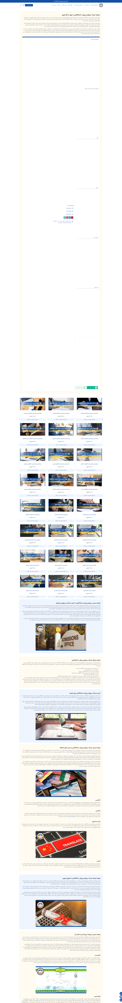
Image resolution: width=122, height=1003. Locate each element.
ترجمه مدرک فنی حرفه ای (75, 752)
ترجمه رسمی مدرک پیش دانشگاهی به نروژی (32, 489)
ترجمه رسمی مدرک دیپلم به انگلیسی (89, 540)
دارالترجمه (87, 5)
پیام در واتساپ (79, 387)
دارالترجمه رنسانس (94, 5)
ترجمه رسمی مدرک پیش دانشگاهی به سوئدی (32, 464)
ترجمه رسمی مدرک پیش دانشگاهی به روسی (61, 464)
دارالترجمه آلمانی (80, 867)
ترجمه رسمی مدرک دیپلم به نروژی (32, 590)
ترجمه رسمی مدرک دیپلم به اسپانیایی (33, 514)
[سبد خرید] (23, 5)
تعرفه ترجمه (70, 5)
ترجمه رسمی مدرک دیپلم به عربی (89, 590)
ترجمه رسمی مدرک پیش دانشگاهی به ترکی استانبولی (32, 438)
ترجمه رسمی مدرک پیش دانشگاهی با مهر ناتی (89, 413)
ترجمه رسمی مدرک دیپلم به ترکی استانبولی (32, 540)
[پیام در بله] (96, 388)
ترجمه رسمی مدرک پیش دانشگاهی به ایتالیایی (61, 438)
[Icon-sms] (72, 217)
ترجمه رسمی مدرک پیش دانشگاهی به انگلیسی (89, 438)
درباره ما (58, 5)
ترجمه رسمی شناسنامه (38, 938)
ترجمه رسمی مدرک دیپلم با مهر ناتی (89, 514)
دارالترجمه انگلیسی (51, 805)
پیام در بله (92, 387)
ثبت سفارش (64, 5)
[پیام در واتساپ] (84, 388)
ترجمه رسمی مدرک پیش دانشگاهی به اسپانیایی (33, 413)
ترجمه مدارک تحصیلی (55, 25)
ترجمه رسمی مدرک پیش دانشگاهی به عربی (89, 489)
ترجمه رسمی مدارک (78, 5)
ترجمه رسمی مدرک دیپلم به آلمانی (61, 514)
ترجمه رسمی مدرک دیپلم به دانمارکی (89, 565)
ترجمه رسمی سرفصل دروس (29, 888)
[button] (21, 5)
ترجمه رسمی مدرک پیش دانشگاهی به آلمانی (61, 413)
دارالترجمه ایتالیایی (71, 816)
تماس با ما (54, 5)
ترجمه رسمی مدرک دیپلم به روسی (61, 565)
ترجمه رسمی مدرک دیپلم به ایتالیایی (61, 540)
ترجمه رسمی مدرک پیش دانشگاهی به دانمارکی (89, 464)
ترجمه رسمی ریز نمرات (42, 663)
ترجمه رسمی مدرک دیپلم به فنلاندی (61, 590)
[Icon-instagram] (67, 217)
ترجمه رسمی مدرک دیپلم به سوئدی (32, 565)
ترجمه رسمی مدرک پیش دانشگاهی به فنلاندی (61, 489)
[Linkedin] (70, 217)
